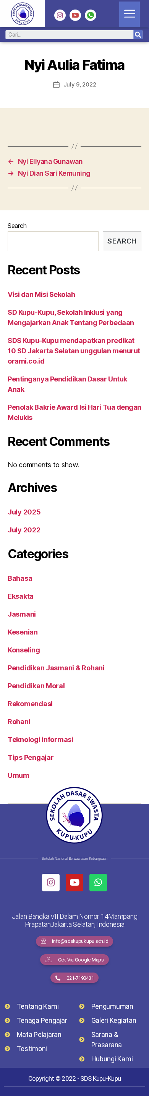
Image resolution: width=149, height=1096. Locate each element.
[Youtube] (74, 882)
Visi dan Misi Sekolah (41, 294)
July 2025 (24, 512)
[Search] (138, 34)
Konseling (24, 650)
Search (17, 225)
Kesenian (23, 632)
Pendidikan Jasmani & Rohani (56, 668)
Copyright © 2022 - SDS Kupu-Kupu (74, 1078)
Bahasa (20, 578)
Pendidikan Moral (36, 686)
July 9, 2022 (79, 84)
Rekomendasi (30, 704)
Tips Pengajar (31, 757)
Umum (18, 775)
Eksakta (21, 596)
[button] (74, 941)
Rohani (19, 722)
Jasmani (22, 614)
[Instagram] (60, 15)
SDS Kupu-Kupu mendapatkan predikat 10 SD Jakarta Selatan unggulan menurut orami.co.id (74, 350)
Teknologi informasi (40, 739)
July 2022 (24, 530)
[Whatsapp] (98, 882)
